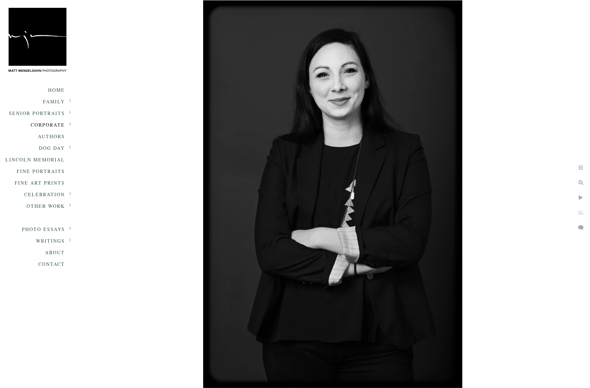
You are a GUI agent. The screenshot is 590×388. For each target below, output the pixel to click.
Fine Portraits (41, 171)
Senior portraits (37, 113)
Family (54, 101)
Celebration (44, 194)
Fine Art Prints (40, 182)
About (55, 252)
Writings (50, 241)
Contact (51, 264)
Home (56, 90)
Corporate (48, 124)
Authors (51, 136)
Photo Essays (43, 229)
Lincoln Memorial (35, 159)
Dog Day (52, 148)
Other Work (46, 206)
